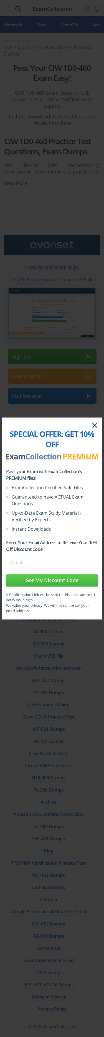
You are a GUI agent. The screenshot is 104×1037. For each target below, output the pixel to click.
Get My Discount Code (52, 580)
